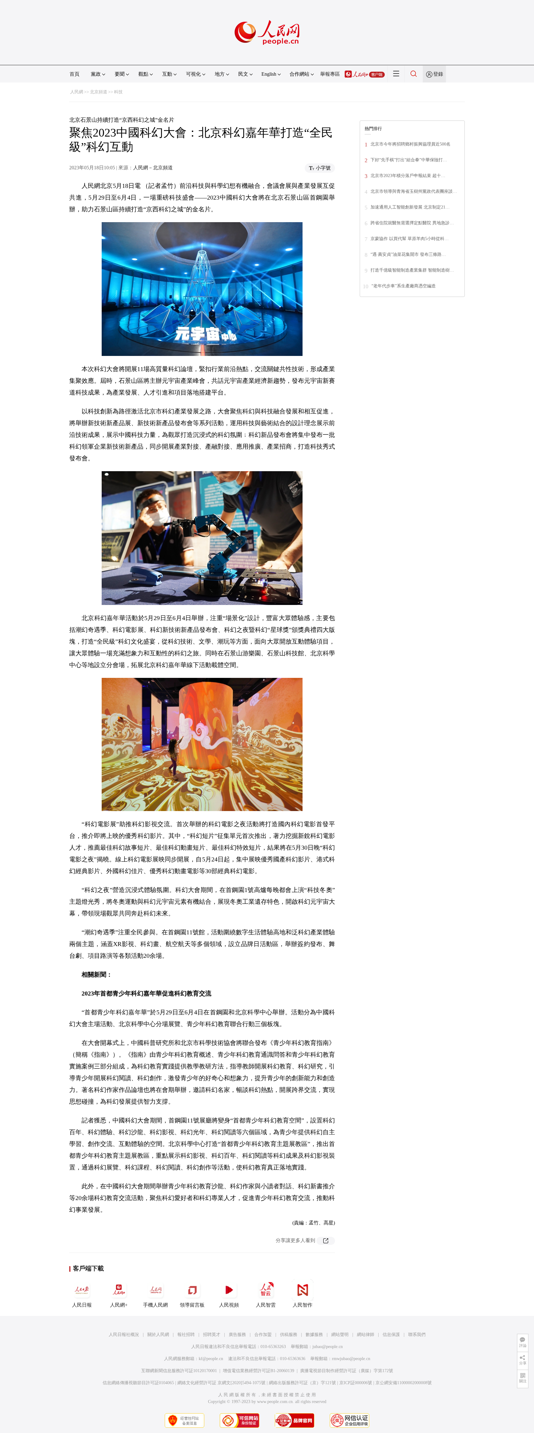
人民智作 (302, 1305)
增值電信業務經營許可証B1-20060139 (258, 1370)
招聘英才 (211, 1334)
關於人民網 (158, 1334)
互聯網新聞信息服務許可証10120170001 (179, 1370)
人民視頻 (229, 1305)
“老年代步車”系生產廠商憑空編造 (403, 286)
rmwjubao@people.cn (351, 1358)
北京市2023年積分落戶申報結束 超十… (408, 175)
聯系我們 (417, 1334)
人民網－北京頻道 (153, 167)
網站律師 (365, 1334)
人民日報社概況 (124, 1334)
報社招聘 (186, 1334)
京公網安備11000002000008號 (403, 1382)
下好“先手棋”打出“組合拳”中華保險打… (409, 160)
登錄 (438, 74)
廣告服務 (237, 1334)
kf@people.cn (211, 1358)
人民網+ (119, 1305)
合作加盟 (263, 1334)
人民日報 (82, 1305)
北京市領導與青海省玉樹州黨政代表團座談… (414, 191)
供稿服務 (288, 1334)
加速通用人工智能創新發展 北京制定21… (410, 207)
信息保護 (391, 1334)
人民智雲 (266, 1305)
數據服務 (314, 1334)
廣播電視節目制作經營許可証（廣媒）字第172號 (346, 1370)
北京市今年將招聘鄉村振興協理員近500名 (411, 144)
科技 (118, 92)
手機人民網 (155, 1305)
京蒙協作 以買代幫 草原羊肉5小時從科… (410, 238)
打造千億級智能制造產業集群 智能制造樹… (412, 270)
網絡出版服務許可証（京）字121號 (302, 1382)
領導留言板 (192, 1305)
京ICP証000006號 (355, 1382)
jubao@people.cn (327, 1346)
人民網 (76, 92)
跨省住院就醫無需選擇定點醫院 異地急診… (412, 223)
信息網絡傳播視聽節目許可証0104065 (138, 1382)
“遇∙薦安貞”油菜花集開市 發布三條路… (408, 254)
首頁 (74, 74)
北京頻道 (98, 92)
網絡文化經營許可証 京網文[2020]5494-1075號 (221, 1382)
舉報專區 (330, 74)
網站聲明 (340, 1334)
